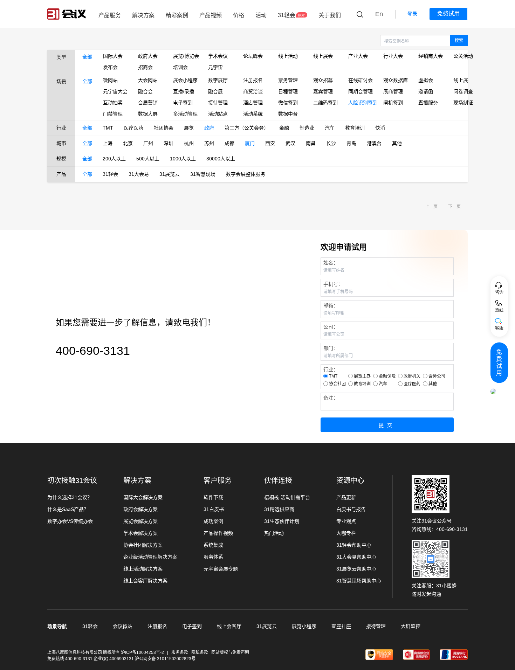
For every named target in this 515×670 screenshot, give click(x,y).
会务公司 (436, 376)
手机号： (333, 284)
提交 (387, 425)
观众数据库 (395, 80)
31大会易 (139, 174)
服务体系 (213, 557)
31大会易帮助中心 (356, 557)
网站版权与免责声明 (230, 652)
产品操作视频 (218, 533)
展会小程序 (185, 80)
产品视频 (210, 15)
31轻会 (286, 15)
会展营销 (148, 102)
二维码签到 (325, 102)
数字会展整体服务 (245, 174)
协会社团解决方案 (143, 545)
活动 (261, 15)
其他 (397, 143)
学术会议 (218, 56)
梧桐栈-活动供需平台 (287, 497)
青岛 (351, 143)
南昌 (311, 143)
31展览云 (169, 174)
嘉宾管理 (323, 91)
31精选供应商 (279, 509)
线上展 (460, 80)
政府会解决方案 (140, 509)
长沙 (331, 143)
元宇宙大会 (115, 91)
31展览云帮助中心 (356, 569)
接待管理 (218, 102)
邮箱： (330, 305)
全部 (87, 57)
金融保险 (387, 376)
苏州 (209, 143)
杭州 (189, 143)
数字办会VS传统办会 (70, 521)
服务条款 (179, 652)
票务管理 (288, 80)
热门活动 (274, 533)
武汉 (290, 143)
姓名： (330, 262)
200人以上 (114, 158)
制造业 (307, 128)
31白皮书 (214, 509)
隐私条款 (199, 652)
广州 (148, 143)
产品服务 (109, 15)
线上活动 (288, 56)
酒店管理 (253, 102)
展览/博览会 (185, 56)
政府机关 (412, 376)
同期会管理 (360, 91)
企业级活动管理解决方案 (150, 557)
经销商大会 (430, 56)
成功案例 (213, 521)
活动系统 (253, 114)
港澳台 (374, 143)
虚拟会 (425, 80)
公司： (330, 327)
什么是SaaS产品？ (68, 509)
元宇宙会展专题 (221, 569)
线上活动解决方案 (143, 569)
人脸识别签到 (360, 102)
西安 (270, 143)
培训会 (180, 67)
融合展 (215, 91)
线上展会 (323, 56)
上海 (107, 143)
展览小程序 (304, 626)
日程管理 (288, 91)
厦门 (250, 143)
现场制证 (463, 102)
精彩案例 (177, 15)
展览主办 (362, 376)
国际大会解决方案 (143, 497)
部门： (330, 348)
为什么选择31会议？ (69, 497)
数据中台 (288, 114)
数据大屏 (148, 114)
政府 (209, 128)
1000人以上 (183, 158)
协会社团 (337, 383)
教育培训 (355, 128)
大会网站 (148, 80)
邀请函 (425, 91)
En (379, 14)
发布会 (110, 67)
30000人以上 (220, 158)
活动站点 (218, 114)
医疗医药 (133, 128)
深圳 (168, 143)
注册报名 (253, 80)
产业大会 (358, 56)
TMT (108, 128)
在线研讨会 (360, 80)
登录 (412, 13)
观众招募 (323, 80)
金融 (284, 128)
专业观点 (346, 521)
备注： (330, 398)
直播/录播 (183, 91)
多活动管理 (185, 114)
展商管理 (393, 91)
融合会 (145, 91)
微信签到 (288, 102)
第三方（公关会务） (247, 128)
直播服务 (428, 102)
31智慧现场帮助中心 (358, 580)
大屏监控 (410, 626)
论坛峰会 (253, 56)
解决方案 (143, 15)
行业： (330, 369)
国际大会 (113, 56)
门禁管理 (113, 114)
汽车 (330, 128)
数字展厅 (218, 80)
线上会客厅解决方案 (145, 580)
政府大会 (148, 56)
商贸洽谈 (253, 91)
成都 (229, 143)
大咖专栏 (346, 533)
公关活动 (463, 56)
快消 (380, 128)
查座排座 (341, 626)
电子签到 (183, 102)
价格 (238, 15)
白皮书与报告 (351, 509)
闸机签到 (393, 102)
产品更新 (346, 497)
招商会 (145, 67)
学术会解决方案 (140, 533)
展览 (189, 128)
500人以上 (147, 158)
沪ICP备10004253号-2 (143, 652)
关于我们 (329, 15)
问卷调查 (463, 91)
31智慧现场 (202, 174)
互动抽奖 (113, 102)
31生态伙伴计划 (281, 521)
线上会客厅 (229, 626)
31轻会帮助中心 (353, 545)
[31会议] (66, 14)
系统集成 (213, 545)
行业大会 (393, 56)
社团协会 (163, 128)
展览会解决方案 (140, 521)
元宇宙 (215, 67)
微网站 (110, 80)
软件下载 (213, 497)
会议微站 (122, 626)
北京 (128, 143)
